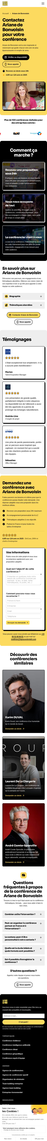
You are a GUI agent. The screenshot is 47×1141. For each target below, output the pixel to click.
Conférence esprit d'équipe (13, 1058)
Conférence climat (9, 1049)
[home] (5, 3)
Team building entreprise (12, 1084)
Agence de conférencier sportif (15, 1075)
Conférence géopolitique (12, 1054)
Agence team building (11, 1088)
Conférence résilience (11, 1041)
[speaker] (23, 701)
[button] (42, 3)
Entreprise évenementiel (12, 1092)
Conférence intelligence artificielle (16, 1045)
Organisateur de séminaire (13, 1079)
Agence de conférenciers (12, 1070)
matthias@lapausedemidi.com (23, 639)
